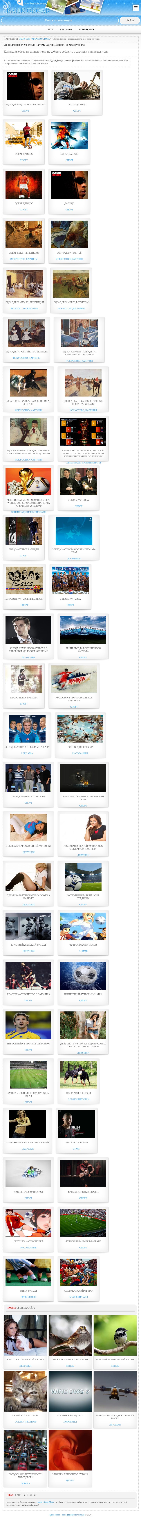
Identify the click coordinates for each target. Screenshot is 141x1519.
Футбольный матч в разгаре (83, 1241)
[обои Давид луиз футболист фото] (28, 1186)
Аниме (83, 951)
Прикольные (28, 1297)
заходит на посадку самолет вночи (115, 1417)
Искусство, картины (23, 259)
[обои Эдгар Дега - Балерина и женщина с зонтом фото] (28, 396)
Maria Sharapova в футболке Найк (28, 1142)
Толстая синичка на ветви (70, 1359)
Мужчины (28, 657)
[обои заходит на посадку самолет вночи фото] (115, 1391)
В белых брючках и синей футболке (28, 846)
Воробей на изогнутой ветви (115, 1359)
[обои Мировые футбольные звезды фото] (24, 593)
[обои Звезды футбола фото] (78, 494)
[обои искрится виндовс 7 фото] (70, 1391)
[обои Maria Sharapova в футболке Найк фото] (27, 1137)
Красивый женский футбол (28, 944)
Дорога (25, 1483)
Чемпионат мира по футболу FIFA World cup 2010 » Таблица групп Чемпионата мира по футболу (83, 453)
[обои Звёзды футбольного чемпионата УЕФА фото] (74, 544)
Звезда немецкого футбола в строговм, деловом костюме (28, 650)
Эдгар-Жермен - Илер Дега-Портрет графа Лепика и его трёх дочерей (28, 452)
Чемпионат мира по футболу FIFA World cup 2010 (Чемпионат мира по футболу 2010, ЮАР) (28, 503)
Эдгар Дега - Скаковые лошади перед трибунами (83, 402)
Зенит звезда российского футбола (83, 650)
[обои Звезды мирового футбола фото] (28, 791)
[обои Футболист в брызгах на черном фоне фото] (83, 791)
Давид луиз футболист (28, 1192)
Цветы (70, 1480)
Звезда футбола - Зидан (24, 549)
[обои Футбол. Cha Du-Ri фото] (76, 1137)
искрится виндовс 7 (70, 1415)
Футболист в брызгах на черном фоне (83, 798)
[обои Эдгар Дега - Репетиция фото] (24, 247)
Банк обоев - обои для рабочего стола (67, 1514)
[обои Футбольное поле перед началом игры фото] (28, 1088)
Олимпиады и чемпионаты (83, 462)
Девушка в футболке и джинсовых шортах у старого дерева (83, 1045)
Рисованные (80, 753)
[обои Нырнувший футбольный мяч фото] (83, 989)
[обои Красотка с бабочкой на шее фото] (25, 1335)
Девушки (29, 852)
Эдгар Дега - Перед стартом (71, 302)
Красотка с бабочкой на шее (25, 1359)
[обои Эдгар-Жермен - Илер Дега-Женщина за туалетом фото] (79, 346)
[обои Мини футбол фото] (28, 1285)
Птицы (70, 1365)
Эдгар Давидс (77, 104)
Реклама (27, 753)
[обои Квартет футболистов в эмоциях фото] (28, 989)
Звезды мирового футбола (28, 796)
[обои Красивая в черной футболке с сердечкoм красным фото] (83, 840)
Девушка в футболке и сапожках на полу (28, 897)
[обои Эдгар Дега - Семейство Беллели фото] (26, 346)
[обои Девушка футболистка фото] (28, 1236)
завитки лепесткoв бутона (70, 1474)
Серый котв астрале (25, 1415)
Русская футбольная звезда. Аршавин (74, 699)
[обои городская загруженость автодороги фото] (25, 1450)
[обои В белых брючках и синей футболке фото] (28, 840)
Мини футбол (28, 1290)
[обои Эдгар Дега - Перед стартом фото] (71, 297)
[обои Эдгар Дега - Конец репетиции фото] (24, 297)
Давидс (69, 203)
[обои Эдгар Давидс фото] (77, 99)
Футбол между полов (83, 944)
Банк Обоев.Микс (46, 1502)
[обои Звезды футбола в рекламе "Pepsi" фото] (27, 742)
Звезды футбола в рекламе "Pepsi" (27, 747)
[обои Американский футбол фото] (78, 1285)
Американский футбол (78, 1290)
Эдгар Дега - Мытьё (69, 252)
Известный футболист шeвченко (28, 1043)
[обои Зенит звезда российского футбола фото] (83, 643)
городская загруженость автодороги (25, 1476)
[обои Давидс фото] (69, 198)
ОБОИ (50, 29)
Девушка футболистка (28, 1241)
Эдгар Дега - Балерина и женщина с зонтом (28, 402)
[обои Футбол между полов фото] (83, 939)
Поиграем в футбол (78, 1093)
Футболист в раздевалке (83, 1192)
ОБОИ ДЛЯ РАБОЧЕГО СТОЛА (34, 39)
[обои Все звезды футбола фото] (80, 742)
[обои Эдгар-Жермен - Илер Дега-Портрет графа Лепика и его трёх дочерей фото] (28, 445)
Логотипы (74, 558)
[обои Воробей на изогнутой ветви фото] (115, 1335)
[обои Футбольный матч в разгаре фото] (83, 1236)
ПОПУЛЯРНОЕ (87, 29)
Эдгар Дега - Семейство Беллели (27, 351)
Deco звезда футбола (23, 697)
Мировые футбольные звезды (24, 598)
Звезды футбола (78, 500)
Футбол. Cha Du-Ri (77, 1142)
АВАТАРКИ (66, 29)
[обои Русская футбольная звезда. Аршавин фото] (74, 692)
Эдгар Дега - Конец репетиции (25, 302)
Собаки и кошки (78, 1099)
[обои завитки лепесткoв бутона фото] (70, 1450)
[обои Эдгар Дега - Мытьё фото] (69, 247)
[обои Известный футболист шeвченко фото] (28, 1038)
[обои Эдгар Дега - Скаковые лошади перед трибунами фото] (83, 396)
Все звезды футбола (80, 747)
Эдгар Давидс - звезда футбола (25, 104)
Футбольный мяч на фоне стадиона (83, 897)
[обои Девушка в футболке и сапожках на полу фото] (28, 890)
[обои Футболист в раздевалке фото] (83, 1186)
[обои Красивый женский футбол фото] (28, 939)
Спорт (25, 110)
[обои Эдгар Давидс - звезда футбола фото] (25, 99)
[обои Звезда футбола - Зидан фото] (24, 544)
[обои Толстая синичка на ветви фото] (70, 1335)
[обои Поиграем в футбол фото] (78, 1088)
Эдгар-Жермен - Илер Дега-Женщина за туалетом (79, 353)
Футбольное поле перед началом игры (28, 1094)
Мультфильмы (78, 1297)
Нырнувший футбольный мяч (83, 994)
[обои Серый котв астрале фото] (25, 1391)
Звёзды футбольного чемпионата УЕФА (74, 551)
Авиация (115, 1424)
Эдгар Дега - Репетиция (24, 252)
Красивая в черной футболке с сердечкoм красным (83, 847)
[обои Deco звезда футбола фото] (24, 692)
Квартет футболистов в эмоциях (28, 994)
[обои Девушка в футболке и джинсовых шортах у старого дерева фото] (83, 1038)
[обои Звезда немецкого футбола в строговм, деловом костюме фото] (28, 643)
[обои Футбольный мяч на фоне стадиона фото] (83, 890)
